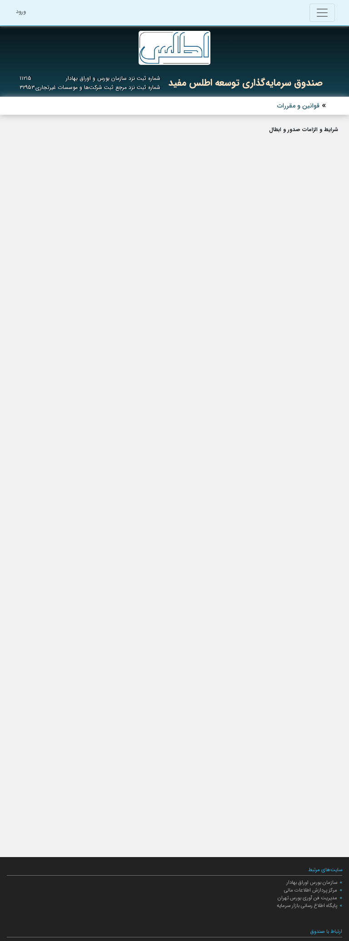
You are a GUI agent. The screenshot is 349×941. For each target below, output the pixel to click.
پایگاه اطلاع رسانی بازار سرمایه (307, 906)
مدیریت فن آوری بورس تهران (307, 898)
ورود (21, 11)
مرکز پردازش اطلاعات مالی (310, 890)
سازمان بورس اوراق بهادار (311, 882)
